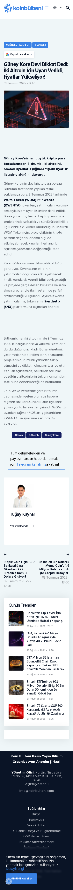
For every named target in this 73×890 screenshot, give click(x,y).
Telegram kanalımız (31, 464)
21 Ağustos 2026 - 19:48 (40, 650)
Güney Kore (52, 435)
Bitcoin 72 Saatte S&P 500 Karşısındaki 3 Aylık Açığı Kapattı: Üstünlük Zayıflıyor (46, 710)
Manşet (41, 45)
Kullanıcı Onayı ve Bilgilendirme (36, 831)
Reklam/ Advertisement (37, 842)
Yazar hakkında (19, 526)
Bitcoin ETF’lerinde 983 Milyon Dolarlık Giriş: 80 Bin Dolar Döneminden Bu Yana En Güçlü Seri (45, 687)
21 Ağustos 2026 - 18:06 (40, 719)
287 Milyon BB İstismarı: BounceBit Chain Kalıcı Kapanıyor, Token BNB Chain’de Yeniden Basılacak (45, 663)
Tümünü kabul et (22, 878)
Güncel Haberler (18, 45)
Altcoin (18, 435)
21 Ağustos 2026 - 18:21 (40, 698)
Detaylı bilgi (15, 869)
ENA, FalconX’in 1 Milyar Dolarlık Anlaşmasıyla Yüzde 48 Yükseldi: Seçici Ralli (44, 639)
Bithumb (34, 435)
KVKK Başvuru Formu (36, 836)
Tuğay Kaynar (22, 514)
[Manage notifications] (8, 881)
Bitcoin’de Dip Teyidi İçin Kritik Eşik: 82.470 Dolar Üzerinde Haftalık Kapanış (45, 617)
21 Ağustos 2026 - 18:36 (40, 674)
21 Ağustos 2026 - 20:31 (40, 626)
